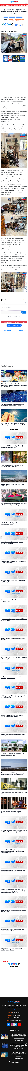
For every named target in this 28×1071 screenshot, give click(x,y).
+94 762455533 (16, 1015)
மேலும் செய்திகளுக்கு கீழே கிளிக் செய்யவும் (14, 322)
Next (27, 537)
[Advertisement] (14, 80)
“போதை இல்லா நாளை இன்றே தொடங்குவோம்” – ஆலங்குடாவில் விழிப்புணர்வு (12, 542)
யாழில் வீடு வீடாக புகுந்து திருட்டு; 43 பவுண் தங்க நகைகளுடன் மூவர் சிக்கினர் (12, 523)
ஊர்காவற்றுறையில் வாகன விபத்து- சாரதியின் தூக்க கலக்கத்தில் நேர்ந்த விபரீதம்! (12, 930)
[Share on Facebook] (5, 24)
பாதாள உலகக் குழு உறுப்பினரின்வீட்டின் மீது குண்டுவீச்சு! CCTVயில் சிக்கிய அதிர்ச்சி (13, 562)
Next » (24, 955)
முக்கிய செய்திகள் (7, 330)
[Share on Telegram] (10, 24)
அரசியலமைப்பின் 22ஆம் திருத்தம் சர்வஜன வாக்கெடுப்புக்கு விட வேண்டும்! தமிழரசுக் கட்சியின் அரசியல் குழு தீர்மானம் (12, 851)
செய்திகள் (11, 19)
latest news (6, 17)
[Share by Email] (12, 24)
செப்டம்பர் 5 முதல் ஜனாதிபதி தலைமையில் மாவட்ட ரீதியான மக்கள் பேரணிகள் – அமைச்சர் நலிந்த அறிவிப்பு (14, 831)
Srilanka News (12, 17)
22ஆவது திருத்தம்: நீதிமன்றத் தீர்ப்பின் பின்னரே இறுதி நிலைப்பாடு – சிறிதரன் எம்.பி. (13, 949)
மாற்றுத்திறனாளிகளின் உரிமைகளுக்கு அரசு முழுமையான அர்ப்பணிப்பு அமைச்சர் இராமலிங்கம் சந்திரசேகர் (14, 504)
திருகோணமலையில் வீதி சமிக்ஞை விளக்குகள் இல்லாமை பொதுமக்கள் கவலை (14, 619)
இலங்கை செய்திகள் (19, 19)
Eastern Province (19, 17)
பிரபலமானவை (20, 330)
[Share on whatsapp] (3, 24)
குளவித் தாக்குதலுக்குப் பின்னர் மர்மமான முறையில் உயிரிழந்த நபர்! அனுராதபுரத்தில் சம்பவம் (12, 465)
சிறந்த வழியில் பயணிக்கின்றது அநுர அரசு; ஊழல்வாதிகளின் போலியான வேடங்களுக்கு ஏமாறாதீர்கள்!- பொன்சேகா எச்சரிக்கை (14, 385)
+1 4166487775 (16, 1012)
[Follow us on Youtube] (19, 964)
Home (5, 19)
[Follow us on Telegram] (9, 964)
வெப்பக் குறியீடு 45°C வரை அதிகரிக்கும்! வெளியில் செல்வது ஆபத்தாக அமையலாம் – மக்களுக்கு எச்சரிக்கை (14, 424)
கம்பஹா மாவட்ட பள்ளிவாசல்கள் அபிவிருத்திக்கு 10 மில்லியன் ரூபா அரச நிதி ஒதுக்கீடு (12, 754)
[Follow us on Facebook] (12, 964)
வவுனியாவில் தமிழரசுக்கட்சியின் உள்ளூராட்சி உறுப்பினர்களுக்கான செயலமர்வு (11, 677)
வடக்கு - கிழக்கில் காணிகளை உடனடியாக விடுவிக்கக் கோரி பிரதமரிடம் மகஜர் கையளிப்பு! (13, 871)
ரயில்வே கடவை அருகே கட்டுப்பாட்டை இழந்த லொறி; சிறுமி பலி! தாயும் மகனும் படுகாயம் (14, 658)
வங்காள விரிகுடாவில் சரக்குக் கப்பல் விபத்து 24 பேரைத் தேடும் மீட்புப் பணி (13, 911)
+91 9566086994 (15, 1017)
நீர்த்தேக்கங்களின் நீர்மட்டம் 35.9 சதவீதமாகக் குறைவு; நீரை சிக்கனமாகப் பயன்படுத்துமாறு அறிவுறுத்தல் (13, 773)
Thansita (3, 31)
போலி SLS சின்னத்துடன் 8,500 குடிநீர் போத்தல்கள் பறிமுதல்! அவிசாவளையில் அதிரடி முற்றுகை (12, 405)
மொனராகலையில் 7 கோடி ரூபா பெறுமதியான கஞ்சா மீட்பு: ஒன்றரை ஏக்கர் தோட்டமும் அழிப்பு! (14, 446)
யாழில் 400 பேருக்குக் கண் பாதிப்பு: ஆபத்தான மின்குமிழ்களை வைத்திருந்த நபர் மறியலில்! (11, 812)
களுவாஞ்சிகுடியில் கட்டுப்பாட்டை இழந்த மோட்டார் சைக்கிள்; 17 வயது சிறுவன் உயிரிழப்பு (12, 716)
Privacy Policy (14, 1009)
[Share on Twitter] (8, 24)
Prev (1, 537)
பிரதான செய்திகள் (14, 20)
